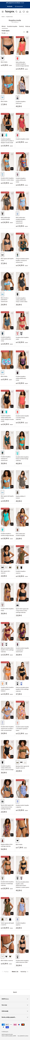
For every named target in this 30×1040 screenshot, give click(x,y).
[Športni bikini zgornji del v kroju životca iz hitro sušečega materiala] (22, 592)
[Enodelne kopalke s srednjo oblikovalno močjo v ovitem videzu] (22, 281)
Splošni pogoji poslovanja (7, 1034)
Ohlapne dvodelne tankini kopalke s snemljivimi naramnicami (22, 260)
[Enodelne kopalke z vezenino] (22, 554)
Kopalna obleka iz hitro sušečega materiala (6, 845)
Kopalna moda (9, 16)
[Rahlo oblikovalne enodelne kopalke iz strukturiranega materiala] (22, 45)
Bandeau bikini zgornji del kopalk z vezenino (22, 767)
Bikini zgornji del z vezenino (5, 572)
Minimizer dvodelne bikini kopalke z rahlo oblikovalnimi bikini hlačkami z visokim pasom (22, 884)
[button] (27, 12)
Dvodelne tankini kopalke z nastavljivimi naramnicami (22, 650)
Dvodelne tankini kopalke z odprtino (22, 806)
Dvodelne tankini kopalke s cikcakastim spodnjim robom (22, 728)
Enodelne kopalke (12, 26)
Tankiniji (21, 26)
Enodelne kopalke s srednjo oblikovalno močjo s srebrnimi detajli (7, 768)
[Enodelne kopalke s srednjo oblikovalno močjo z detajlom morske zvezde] (7, 399)
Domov (3, 16)
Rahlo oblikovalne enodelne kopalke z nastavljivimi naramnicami (21, 220)
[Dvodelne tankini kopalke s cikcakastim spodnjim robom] (22, 710)
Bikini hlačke (4, 62)
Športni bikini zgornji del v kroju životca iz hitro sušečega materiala (22, 610)
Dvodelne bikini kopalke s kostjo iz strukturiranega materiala (22, 458)
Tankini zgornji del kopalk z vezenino (7, 924)
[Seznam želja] (24, 12)
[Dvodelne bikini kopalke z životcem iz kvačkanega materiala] (7, 865)
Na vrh (15, 992)
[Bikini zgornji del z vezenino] (7, 554)
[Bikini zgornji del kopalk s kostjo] (7, 242)
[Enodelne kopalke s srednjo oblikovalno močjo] (22, 161)
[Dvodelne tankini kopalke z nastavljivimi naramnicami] (22, 631)
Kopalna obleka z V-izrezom (21, 497)
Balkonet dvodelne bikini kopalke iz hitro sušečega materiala (7, 650)
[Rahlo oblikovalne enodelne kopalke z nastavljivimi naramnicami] (22, 201)
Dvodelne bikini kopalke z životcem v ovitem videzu (7, 179)
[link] (6, 972)
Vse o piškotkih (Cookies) (23, 1036)
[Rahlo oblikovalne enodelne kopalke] (7, 201)
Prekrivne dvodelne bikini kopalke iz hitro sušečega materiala (22, 689)
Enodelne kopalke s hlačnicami (21, 102)
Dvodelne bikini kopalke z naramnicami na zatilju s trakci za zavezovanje (7, 728)
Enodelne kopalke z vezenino (21, 572)
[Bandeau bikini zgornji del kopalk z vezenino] (22, 749)
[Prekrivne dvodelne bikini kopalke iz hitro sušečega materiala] (22, 670)
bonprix (6, 1031)
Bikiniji (4, 26)
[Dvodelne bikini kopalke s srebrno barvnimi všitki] (22, 944)
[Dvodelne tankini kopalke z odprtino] (22, 788)
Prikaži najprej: (6, 31)
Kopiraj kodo (19, 6)
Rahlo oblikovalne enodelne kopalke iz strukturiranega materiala (22, 64)
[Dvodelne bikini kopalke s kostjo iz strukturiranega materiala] (22, 440)
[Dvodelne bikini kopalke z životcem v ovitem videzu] (7, 161)
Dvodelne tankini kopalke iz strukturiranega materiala (22, 417)
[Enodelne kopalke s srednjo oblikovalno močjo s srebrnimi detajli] (7, 749)
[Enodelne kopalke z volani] (22, 122)
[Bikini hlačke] (7, 45)
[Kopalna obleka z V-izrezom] (22, 479)
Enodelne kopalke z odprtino (21, 924)
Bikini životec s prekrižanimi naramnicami (4, 299)
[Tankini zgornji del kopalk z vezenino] (7, 906)
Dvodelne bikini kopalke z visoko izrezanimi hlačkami (7, 689)
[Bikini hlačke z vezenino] (7, 944)
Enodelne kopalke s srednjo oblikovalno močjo (21, 180)
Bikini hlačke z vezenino (7, 960)
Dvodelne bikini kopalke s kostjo (7, 609)
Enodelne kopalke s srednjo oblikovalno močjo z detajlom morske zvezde (7, 418)
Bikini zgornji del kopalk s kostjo (7, 259)
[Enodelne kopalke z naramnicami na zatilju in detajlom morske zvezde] (7, 122)
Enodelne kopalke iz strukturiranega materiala (7, 534)
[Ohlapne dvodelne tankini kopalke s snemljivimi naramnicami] (22, 242)
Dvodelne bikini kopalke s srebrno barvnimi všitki (22, 961)
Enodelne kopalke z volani (22, 139)
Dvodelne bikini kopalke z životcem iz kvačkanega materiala (7, 883)
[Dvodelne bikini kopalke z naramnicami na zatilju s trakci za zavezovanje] (7, 710)
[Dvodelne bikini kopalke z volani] (22, 320)
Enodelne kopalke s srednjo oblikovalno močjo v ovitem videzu (21, 299)
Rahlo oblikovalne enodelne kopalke (5, 218)
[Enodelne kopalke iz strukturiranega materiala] (7, 517)
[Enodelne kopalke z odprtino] (22, 906)
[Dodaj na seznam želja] (12, 38)
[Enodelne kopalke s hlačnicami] (22, 84)
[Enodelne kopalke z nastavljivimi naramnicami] (7, 440)
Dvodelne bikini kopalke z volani (22, 338)
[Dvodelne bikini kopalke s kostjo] (7, 592)
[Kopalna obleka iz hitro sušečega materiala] (7, 828)
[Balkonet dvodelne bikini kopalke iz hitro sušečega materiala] (7, 631)
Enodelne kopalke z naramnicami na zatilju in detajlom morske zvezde (7, 140)
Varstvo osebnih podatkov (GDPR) (9, 1036)
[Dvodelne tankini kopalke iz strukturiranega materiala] (22, 399)
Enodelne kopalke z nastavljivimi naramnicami (6, 458)
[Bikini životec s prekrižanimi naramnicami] (7, 281)
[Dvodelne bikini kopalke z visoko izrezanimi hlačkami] (7, 670)
